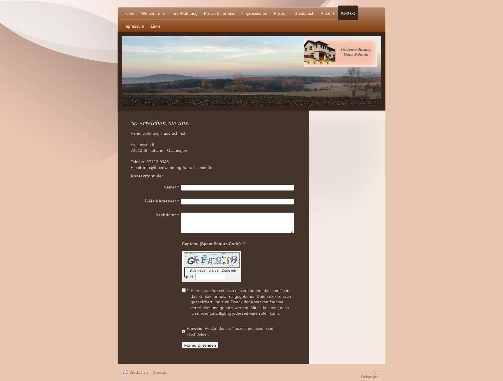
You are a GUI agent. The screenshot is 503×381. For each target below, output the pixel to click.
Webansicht (370, 377)
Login (375, 372)
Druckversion (140, 373)
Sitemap (159, 373)
